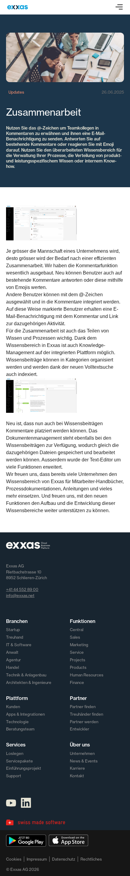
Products (78, 667)
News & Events (84, 761)
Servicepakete (19, 761)
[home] (17, 7)
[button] (119, 7)
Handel (12, 667)
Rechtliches (91, 859)
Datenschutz (63, 859)
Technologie (17, 721)
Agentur (13, 659)
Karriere (77, 768)
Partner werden (84, 721)
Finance (77, 682)
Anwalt (12, 652)
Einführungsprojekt (23, 768)
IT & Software (18, 644)
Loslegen (14, 753)
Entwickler (79, 729)
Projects (77, 659)
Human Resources (86, 674)
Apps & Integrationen (25, 714)
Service (77, 652)
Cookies (13, 859)
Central (76, 629)
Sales (75, 637)
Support (13, 775)
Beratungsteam (20, 729)
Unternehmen (82, 753)
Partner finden (83, 706)
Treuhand (14, 637)
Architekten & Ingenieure (28, 682)
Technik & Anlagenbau (26, 674)
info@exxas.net (20, 595)
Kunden (13, 706)
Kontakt (77, 775)
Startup (13, 629)
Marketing (79, 644)
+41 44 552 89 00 (22, 589)
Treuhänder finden (86, 714)
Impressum (37, 859)
